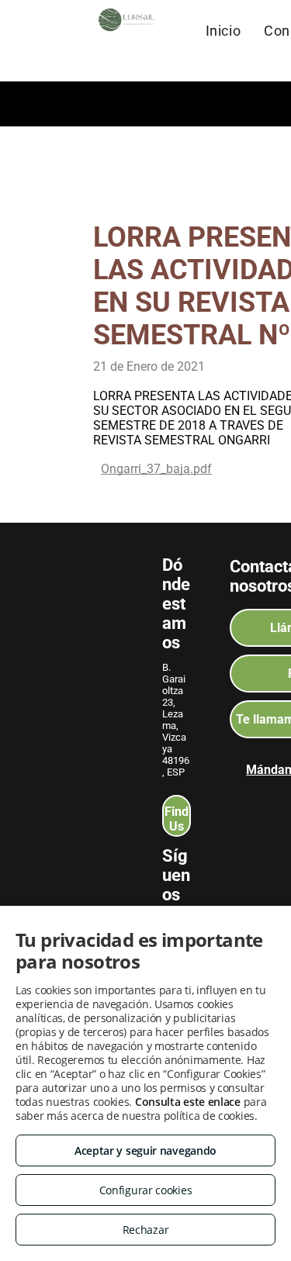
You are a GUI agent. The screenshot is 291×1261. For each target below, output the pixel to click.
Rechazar (146, 1229)
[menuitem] (223, 30)
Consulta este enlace (188, 1101)
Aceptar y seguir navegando (145, 1150)
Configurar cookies (145, 1190)
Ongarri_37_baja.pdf (156, 468)
